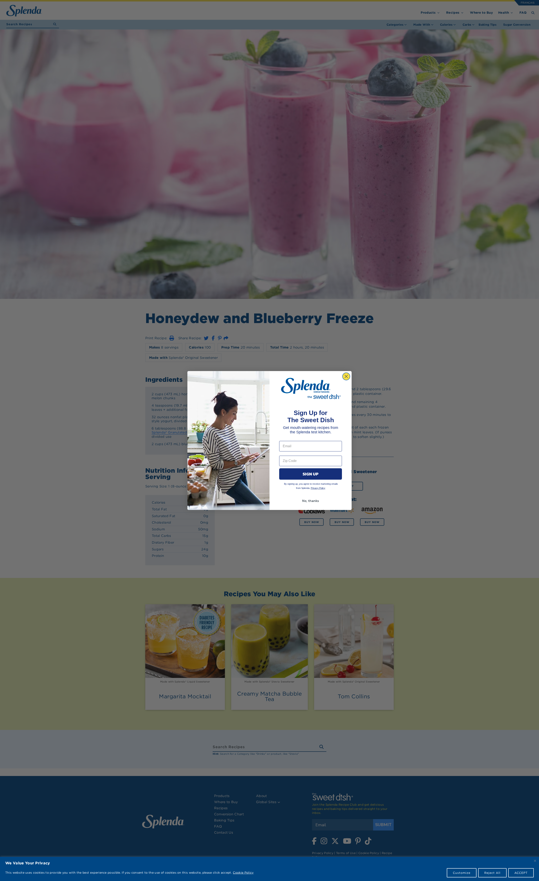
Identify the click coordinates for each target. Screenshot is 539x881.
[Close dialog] (346, 376)
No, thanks (310, 500)
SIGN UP (311, 474)
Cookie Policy (243, 872)
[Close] (535, 861)
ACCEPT (521, 872)
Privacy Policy (318, 488)
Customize (461, 872)
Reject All (492, 872)
